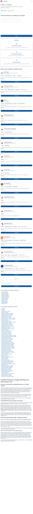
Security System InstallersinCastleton (7, 366)
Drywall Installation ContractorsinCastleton (7, 328)
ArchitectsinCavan (4, 300)
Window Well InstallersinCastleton (6, 375)
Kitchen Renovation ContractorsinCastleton (7, 352)
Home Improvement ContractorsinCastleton (8, 347)
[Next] (20, 279)
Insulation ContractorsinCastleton (6, 350)
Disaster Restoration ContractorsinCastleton (8, 326)
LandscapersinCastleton (5, 353)
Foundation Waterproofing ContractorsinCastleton (8, 336)
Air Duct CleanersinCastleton (5, 311)
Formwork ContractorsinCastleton (6, 334)
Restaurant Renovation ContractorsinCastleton (8, 363)
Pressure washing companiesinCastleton (7, 361)
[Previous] (13, 279)
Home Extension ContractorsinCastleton (7, 345)
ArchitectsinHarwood (4, 297)
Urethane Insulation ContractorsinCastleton (7, 373)
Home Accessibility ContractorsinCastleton (7, 343)
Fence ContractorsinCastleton (6, 331)
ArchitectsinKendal (4, 301)
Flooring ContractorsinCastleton (6, 333)
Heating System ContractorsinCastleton (7, 342)
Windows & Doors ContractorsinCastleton (7, 376)
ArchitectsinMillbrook (4, 302)
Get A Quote (16, 81)
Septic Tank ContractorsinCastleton (6, 367)
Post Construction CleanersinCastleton (7, 360)
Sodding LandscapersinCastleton (6, 369)
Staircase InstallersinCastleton (6, 371)
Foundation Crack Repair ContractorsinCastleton (8, 335)
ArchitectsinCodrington (5, 295)
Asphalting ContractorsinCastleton (6, 316)
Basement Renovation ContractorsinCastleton (8, 318)
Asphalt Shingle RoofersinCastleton (6, 315)
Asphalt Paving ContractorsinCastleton (7, 314)
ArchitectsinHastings (4, 299)
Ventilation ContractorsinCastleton (6, 374)
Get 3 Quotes (16, 286)
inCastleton (3, 308)
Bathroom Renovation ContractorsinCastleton (8, 319)
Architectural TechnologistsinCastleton (7, 313)
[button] (32, 1)
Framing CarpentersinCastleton (6, 337)
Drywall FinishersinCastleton (5, 327)
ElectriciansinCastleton (4, 329)
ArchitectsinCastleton (4, 312)
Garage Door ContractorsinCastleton (7, 339)
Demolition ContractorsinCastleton (6, 325)
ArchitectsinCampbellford (5, 294)
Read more (2, 78)
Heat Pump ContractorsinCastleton (6, 341)
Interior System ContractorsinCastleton (7, 351)
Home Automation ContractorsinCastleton (7, 344)
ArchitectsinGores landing (5, 296)
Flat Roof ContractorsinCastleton (6, 332)
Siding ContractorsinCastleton (6, 368)
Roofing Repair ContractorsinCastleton (7, 365)
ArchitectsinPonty (4, 303)
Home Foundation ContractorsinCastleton (7, 346)
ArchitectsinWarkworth (4, 298)
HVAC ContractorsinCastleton (5, 349)
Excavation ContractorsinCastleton (6, 330)
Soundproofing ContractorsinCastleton (7, 370)
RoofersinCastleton (4, 364)
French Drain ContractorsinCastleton (6, 338)
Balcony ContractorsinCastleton (6, 317)
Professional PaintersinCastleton (6, 362)
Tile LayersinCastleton (4, 372)
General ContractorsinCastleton (6, 340)
